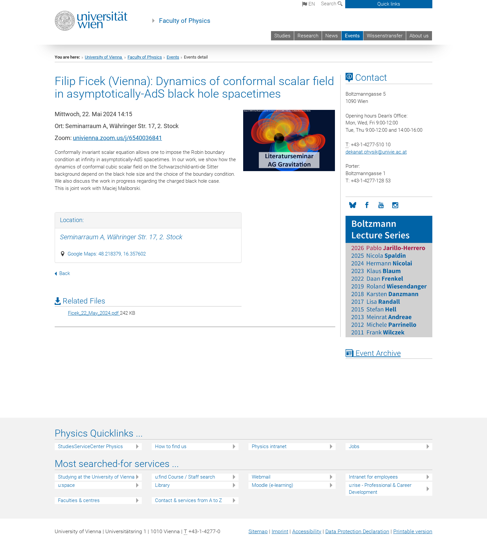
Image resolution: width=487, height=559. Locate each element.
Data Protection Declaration (357, 531)
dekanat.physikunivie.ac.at (376, 152)
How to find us (171, 446)
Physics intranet (269, 446)
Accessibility (306, 531)
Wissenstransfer (385, 36)
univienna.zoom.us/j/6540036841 (117, 137)
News (331, 36)
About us (419, 36)
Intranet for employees (373, 477)
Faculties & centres (79, 500)
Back (64, 273)
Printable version (412, 531)
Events (352, 36)
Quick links (388, 4)
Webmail (261, 477)
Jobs (354, 446)
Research (308, 36)
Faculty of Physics (184, 20)
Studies (282, 36)
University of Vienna (104, 57)
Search (329, 4)
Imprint (280, 531)
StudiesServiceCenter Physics (90, 446)
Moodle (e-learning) (272, 485)
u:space (66, 485)
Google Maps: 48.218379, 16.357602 (107, 254)
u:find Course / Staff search (185, 477)
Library (162, 485)
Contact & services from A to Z (188, 500)
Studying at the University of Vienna (96, 477)
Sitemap (258, 531)
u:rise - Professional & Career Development (380, 488)
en (311, 4)
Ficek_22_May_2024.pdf (94, 313)
